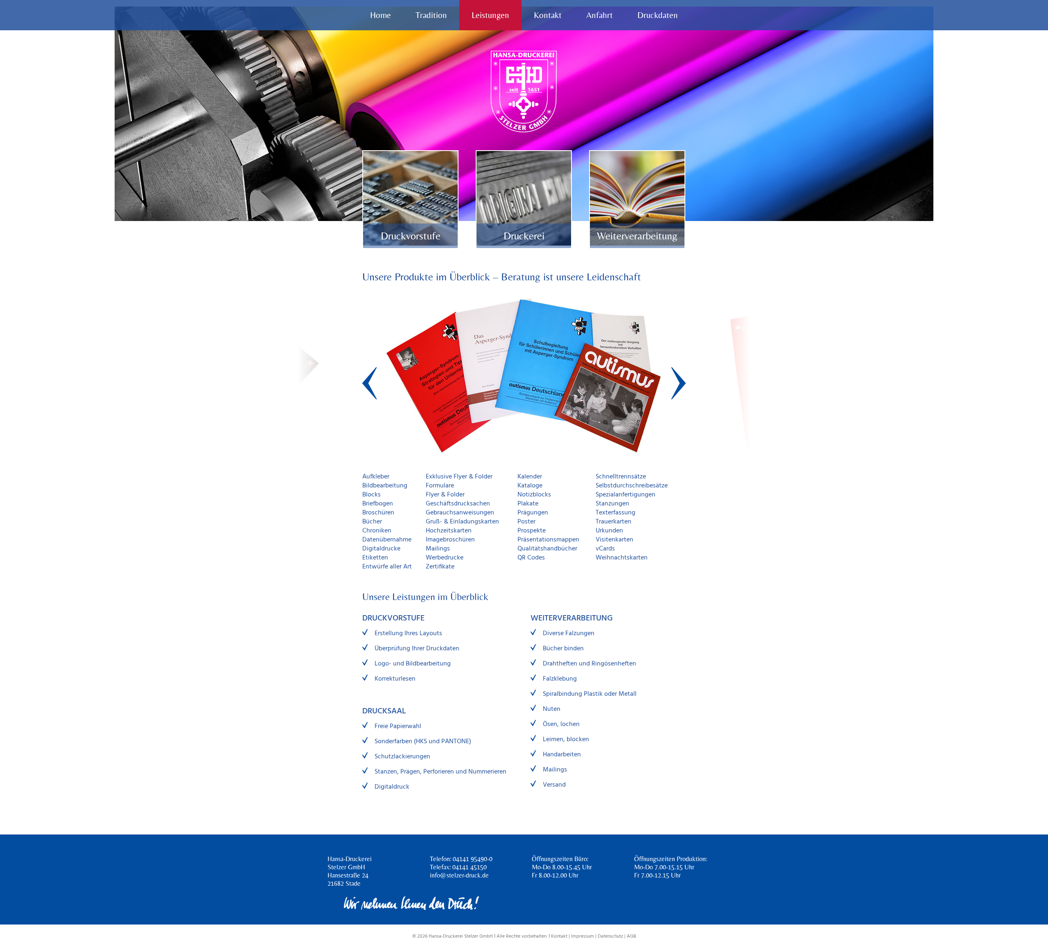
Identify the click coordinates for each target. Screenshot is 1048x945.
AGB (631, 936)
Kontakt (559, 936)
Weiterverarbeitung (637, 236)
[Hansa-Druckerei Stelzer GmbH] (524, 91)
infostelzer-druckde (459, 875)
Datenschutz (610, 936)
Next (678, 383)
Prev (369, 383)
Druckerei (524, 236)
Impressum (582, 936)
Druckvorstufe (410, 236)
